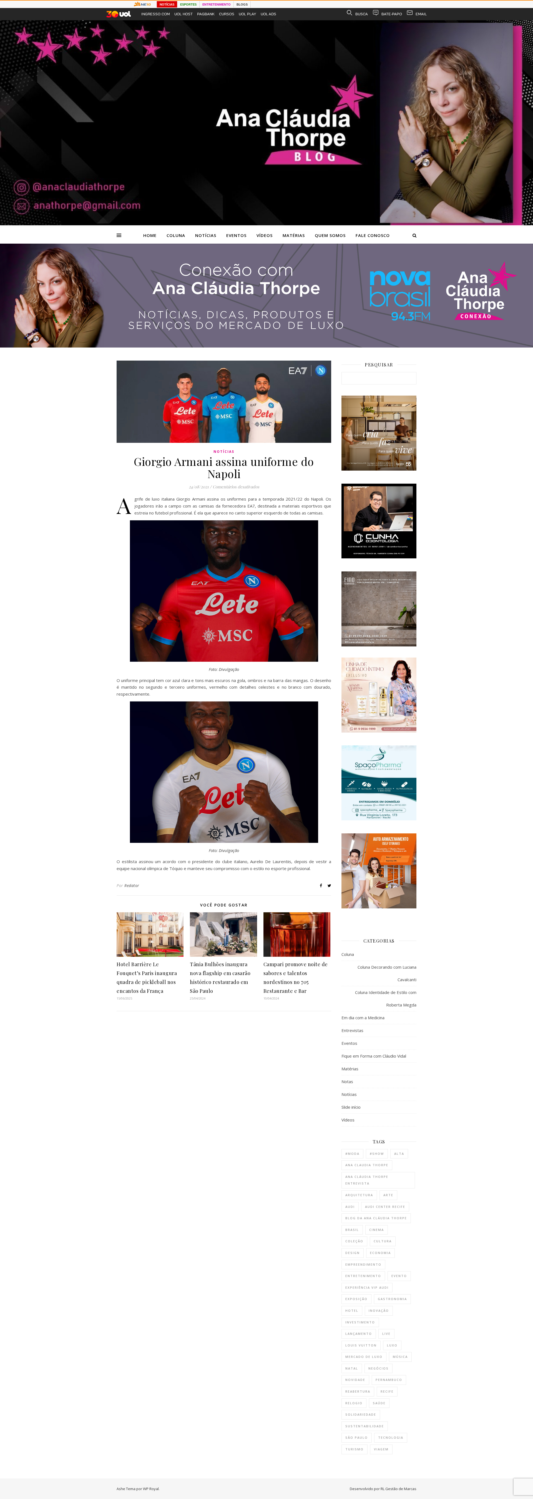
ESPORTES (188, 4)
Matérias (294, 235)
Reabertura (357, 1391)
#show (377, 1153)
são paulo (356, 1437)
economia (380, 1253)
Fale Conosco (373, 235)
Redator (131, 885)
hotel (351, 1310)
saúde (379, 1403)
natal (351, 1368)
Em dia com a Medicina (362, 1017)
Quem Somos (330, 235)
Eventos (236, 235)
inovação (379, 1310)
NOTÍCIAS (167, 4)
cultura (383, 1241)
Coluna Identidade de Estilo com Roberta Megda (385, 999)
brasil (352, 1230)
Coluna (176, 235)
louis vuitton (361, 1345)
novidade (355, 1380)
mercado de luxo (364, 1357)
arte (388, 1195)
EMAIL (421, 14)
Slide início (351, 1107)
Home (150, 235)
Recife (387, 1391)
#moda (352, 1153)
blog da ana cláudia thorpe (376, 1218)
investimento (360, 1322)
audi (350, 1207)
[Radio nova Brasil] (266, 346)
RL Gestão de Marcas (398, 1488)
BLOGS (242, 4)
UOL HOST (183, 14)
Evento (399, 1276)
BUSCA (361, 14)
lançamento (358, 1333)
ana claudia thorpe (366, 1165)
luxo (392, 1345)
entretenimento (363, 1276)
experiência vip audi (367, 1287)
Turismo (354, 1449)
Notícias (205, 235)
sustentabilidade (364, 1426)
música (400, 1357)
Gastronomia (392, 1299)
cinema (376, 1230)
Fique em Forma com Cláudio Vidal (373, 1056)
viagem (381, 1449)
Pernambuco (389, 1380)
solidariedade (360, 1414)
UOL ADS (268, 14)
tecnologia (390, 1437)
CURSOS (226, 14)
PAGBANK (206, 14)
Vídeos (265, 235)
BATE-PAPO (391, 14)
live (386, 1333)
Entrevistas (352, 1030)
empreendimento (363, 1264)
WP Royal (151, 1488)
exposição (356, 1299)
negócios (378, 1368)
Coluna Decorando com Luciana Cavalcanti (387, 973)
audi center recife (385, 1207)
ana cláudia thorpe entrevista (366, 1180)
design (352, 1253)
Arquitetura (359, 1195)
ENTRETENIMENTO (216, 4)
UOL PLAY (247, 14)
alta (399, 1153)
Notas (347, 1081)
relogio (354, 1403)
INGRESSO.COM (155, 14)
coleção (354, 1241)
